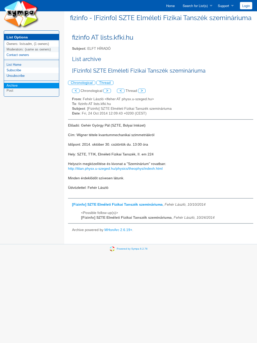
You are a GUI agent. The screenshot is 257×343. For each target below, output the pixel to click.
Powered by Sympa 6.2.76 (132, 248)
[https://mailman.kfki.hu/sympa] (21, 14)
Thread (105, 83)
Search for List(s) (195, 5)
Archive (12, 85)
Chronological (82, 83)
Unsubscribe (16, 76)
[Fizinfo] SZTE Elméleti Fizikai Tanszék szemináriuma (117, 204)
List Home (14, 65)
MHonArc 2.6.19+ (118, 230)
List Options (17, 37)
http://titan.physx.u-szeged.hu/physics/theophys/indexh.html (115, 168)
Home (170, 5)
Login (246, 5)
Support (223, 5)
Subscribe (14, 70)
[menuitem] (170, 5)
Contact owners (18, 55)
